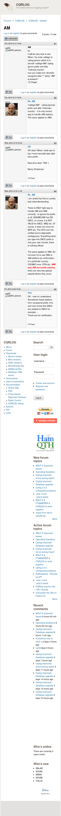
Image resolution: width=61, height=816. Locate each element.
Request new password (42, 388)
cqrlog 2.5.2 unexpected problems (46, 489)
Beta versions (14, 359)
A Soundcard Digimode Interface (17, 395)
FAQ (10, 390)
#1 (55, 43)
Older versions (15, 362)
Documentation (13, 384)
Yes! (30, 292)
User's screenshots (15, 381)
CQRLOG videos (16, 403)
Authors (9, 406)
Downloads (11, 353)
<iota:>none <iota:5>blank (42, 495)
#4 (55, 191)
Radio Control (14, 400)
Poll (7, 409)
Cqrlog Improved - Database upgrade (44, 483)
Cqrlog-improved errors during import (45, 476)
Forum (9, 350)
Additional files (15, 368)
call (37, 647)
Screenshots (12, 378)
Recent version (15, 356)
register (16, 33)
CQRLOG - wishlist (37, 20)
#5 (55, 289)
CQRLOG (22, 4)
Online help (13, 387)
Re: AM (31, 101)
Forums (7, 20)
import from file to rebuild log (44, 514)
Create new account (45, 383)
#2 (55, 97)
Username (40, 360)
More (54, 518)
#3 (55, 143)
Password (39, 371)
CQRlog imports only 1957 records (45, 588)
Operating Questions (45, 471)
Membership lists (16, 365)
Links (8, 412)
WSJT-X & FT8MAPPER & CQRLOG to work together (44, 505)
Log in (6, 33)
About (8, 346)
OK (29, 146)
